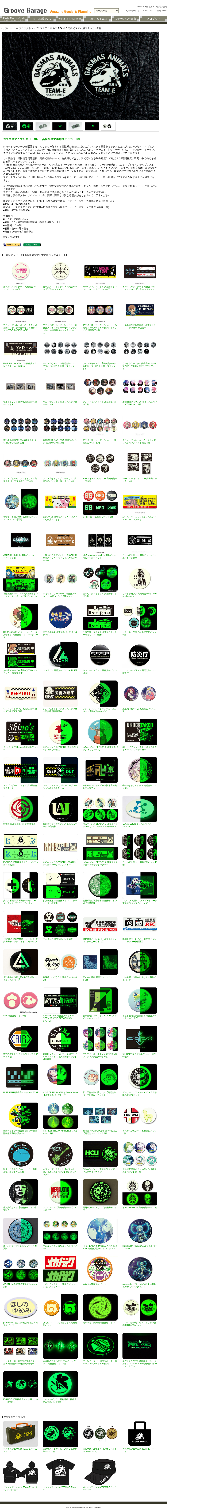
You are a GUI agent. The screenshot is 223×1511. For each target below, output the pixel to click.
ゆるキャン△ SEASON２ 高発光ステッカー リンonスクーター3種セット (100, 825)
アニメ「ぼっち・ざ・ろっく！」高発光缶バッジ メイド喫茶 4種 (139, 441)
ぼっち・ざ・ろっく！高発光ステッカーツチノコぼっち (139, 518)
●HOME (140, 6)
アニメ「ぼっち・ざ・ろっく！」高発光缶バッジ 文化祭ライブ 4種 (20, 479)
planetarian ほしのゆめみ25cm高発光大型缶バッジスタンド (139, 1285)
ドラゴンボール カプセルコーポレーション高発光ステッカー (60, 786)
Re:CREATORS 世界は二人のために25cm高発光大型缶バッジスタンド (100, 1247)
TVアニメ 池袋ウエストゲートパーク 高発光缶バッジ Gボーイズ (139, 901)
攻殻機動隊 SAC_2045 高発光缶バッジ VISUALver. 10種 (139, 403)
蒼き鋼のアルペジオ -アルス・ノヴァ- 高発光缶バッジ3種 (59, 1362)
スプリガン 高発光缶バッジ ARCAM (60, 670)
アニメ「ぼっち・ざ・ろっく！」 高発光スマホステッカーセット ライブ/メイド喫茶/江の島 (100, 328)
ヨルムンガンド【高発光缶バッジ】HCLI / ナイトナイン (99, 1170)
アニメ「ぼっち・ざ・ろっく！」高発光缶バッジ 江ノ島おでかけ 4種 (59, 479)
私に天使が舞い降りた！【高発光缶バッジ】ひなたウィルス (99, 1093)
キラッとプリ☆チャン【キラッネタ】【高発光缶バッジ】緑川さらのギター (59, 1172)
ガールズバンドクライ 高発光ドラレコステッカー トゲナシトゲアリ (100, 288)
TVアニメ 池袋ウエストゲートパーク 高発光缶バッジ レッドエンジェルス (20, 940)
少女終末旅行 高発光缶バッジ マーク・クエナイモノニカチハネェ (19, 901)
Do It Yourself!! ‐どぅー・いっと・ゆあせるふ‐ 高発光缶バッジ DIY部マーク (20, 634)
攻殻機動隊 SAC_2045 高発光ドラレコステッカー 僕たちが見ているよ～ (20, 594)
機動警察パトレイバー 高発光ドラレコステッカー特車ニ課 (100, 940)
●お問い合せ (161, 6)
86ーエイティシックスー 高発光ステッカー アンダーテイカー (139, 748)
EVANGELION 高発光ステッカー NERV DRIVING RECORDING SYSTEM (58, 1018)
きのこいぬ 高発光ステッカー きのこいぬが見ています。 (60, 518)
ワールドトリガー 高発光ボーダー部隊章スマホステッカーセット (100, 1362)
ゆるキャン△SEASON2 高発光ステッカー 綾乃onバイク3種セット (59, 594)
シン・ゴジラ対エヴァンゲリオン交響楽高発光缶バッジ (139, 1323)
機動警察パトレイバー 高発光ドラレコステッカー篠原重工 (139, 940)
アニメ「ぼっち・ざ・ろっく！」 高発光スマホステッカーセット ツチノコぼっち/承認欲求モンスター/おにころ (60, 329)
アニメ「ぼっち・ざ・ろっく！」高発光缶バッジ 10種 (99, 441)
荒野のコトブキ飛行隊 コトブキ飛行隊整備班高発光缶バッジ (20, 1132)
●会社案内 (150, 6)
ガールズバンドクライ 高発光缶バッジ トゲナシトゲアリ (20, 288)
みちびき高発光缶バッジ (94, 1284)
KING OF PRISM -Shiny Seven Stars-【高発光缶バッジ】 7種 (60, 1093)
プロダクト (25, 28)
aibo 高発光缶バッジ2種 (14, 1015)
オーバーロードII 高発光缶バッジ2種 (139, 1207)
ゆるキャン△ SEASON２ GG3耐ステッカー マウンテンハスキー (59, 863)
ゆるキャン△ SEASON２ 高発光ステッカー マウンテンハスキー (100, 863)
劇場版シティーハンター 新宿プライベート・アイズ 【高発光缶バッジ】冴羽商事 (60, 1057)
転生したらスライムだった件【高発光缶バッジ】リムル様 (20, 1170)
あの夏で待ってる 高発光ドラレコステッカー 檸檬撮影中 (20, 671)
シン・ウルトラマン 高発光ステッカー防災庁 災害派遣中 (60, 710)
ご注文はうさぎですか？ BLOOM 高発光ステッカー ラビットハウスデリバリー (60, 558)
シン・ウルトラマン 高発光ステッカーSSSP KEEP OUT (20, 710)
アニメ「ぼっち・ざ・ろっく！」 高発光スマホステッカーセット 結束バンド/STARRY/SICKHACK (20, 328)
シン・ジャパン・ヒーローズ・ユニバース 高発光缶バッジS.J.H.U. (99, 710)
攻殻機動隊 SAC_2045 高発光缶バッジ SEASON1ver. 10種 (20, 441)
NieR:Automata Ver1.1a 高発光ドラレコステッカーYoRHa (20, 364)
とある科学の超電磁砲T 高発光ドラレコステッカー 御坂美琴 (139, 326)
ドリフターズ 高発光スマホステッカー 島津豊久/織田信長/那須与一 (20, 1362)
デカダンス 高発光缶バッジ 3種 (57, 939)
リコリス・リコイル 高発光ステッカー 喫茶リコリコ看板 (100, 633)
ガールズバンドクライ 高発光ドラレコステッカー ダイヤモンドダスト (139, 288)
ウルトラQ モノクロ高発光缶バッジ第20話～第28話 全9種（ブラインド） (139, 366)
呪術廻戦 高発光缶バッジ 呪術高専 (19, 824)
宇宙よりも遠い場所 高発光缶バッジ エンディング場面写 (20, 518)
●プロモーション (134, 10)
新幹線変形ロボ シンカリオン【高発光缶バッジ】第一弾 (139, 1170)
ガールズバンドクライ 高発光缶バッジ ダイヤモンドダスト (60, 288)
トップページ (7, 28)
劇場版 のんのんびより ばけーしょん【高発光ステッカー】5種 (100, 1132)
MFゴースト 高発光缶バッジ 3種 (98, 517)
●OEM (146, 10)
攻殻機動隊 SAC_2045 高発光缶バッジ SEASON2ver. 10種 (60, 441)
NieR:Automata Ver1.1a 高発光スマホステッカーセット (99, 556)
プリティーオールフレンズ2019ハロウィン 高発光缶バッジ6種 (100, 1055)
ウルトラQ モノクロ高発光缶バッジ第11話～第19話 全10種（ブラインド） (99, 366)
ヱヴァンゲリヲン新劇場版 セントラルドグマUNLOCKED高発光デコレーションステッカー (139, 1363)
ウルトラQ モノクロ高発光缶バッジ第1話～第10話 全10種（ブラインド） (59, 366)
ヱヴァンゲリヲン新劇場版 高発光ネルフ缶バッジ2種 (59, 1400)
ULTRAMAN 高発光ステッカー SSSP (20, 1092)
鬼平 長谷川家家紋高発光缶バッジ (99, 1322)
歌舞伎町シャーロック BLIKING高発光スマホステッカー (100, 1017)
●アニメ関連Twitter (158, 10)
